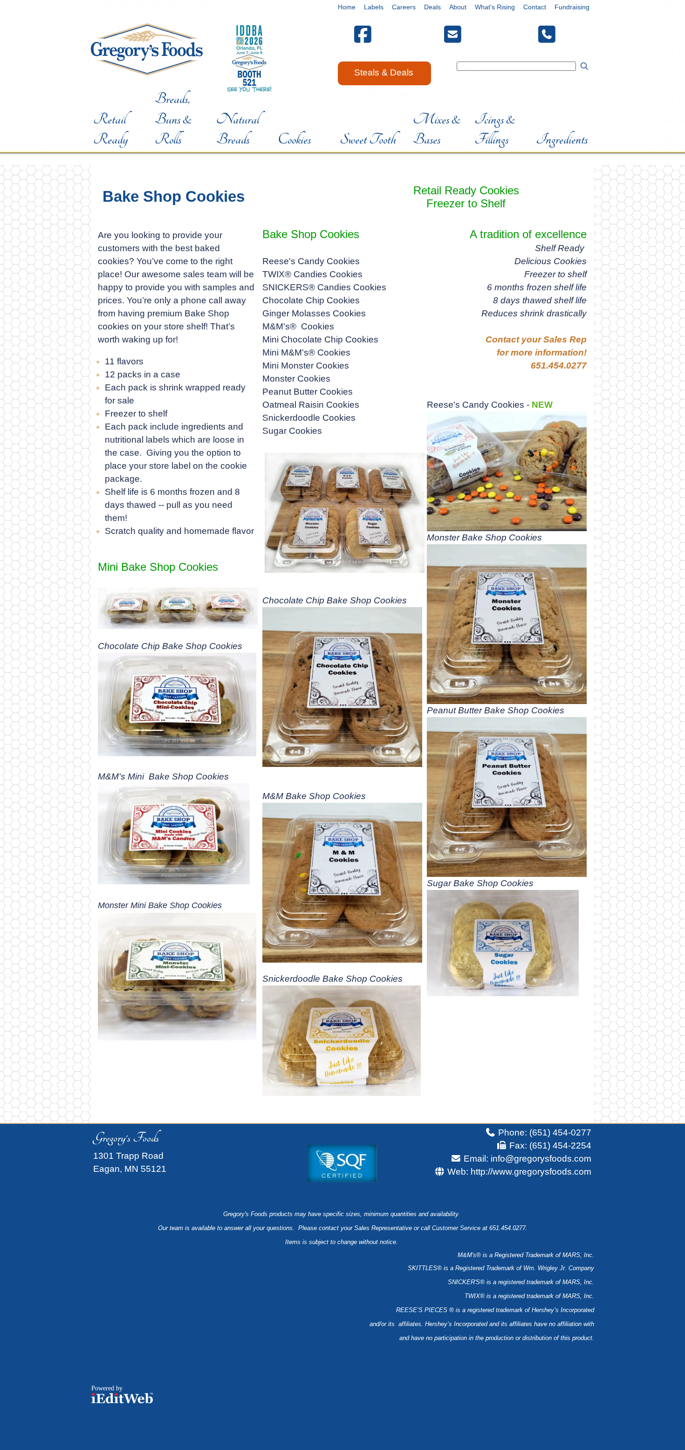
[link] (347, 7)
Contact (534, 7)
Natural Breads (237, 129)
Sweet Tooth (368, 139)
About (457, 7)
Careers (404, 7)
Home (347, 7)
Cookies (294, 139)
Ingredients (562, 139)
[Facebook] (362, 38)
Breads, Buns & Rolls (173, 118)
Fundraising (572, 7)
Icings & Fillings (494, 129)
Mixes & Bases (436, 129)
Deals (432, 7)
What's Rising (495, 7)
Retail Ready (110, 129)
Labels (374, 7)
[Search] (583, 66)
